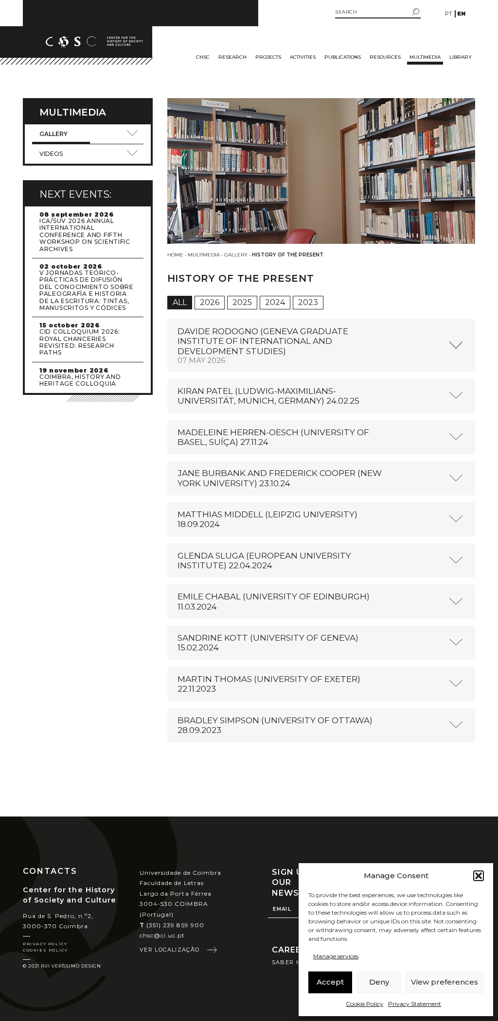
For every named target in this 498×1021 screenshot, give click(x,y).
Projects (268, 57)
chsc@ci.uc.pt (162, 935)
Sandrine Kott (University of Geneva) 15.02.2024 (268, 642)
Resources (385, 57)
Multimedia (425, 57)
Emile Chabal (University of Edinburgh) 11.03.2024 (274, 601)
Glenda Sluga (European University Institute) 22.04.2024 (264, 560)
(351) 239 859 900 (172, 925)
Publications (342, 57)
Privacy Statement (414, 1003)
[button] (478, 876)
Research (232, 57)
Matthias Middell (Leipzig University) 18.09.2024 (267, 519)
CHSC (203, 57)
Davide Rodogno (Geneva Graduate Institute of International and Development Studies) (263, 345)
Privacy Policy (45, 943)
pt (448, 13)
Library (460, 57)
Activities (303, 57)
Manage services (335, 956)
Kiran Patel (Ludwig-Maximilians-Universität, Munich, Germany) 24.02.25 (268, 396)
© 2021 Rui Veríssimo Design (62, 966)
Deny (379, 982)
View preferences (444, 982)
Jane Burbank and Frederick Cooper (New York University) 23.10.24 (280, 478)
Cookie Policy (364, 1003)
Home (175, 255)
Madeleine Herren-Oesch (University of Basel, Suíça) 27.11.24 (273, 437)
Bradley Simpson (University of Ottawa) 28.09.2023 (275, 725)
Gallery (236, 255)
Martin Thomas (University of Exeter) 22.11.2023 (269, 684)
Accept (330, 982)
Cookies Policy (45, 950)
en (461, 13)
